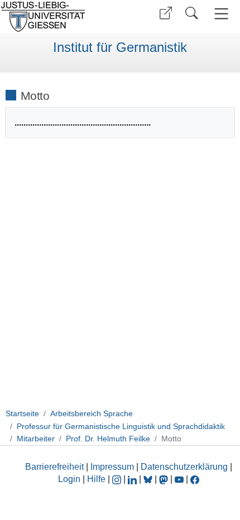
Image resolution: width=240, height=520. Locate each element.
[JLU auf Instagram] (117, 479)
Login (70, 479)
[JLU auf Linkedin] (133, 479)
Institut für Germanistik (120, 47)
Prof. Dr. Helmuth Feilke (108, 438)
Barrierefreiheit (54, 466)
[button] (166, 13)
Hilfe (96, 479)
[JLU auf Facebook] (194, 479)
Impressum (112, 466)
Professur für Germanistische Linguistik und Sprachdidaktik (121, 426)
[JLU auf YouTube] (179, 479)
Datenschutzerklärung (184, 466)
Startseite (22, 413)
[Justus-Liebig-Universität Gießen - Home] (58, 16)
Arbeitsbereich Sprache (91, 413)
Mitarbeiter (36, 438)
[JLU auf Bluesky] (149, 479)
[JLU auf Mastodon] (164, 479)
